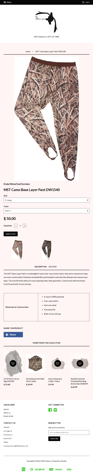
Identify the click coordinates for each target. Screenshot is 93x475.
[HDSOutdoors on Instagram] (55, 411)
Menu (9, 2)
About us (7, 413)
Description (40, 267)
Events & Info (8, 416)
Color (6, 206)
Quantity (8, 225)
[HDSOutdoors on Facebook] (50, 411)
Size (5, 195)
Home (28, 51)
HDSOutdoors (46, 461)
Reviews (53, 267)
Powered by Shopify (59, 461)
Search (6, 409)
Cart (87, 2)
